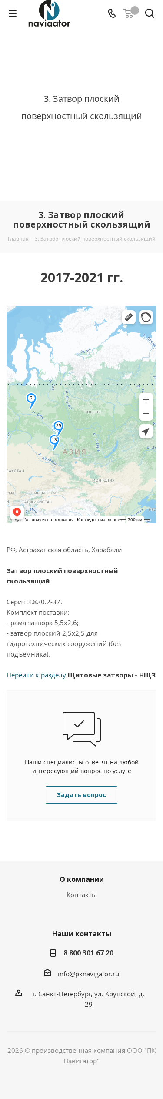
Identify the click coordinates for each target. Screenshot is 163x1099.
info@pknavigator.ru (88, 973)
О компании (82, 879)
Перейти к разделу (81, 674)
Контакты (82, 894)
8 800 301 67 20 (88, 953)
